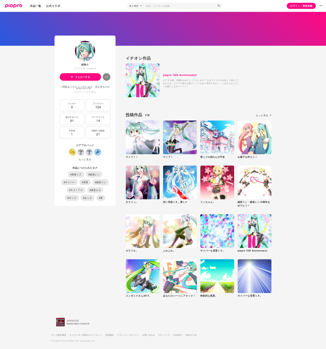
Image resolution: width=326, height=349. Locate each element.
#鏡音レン (94, 174)
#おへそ (87, 197)
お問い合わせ (148, 334)
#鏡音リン (100, 182)
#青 (101, 197)
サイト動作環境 (58, 334)
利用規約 (109, 334)
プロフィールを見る (85, 91)
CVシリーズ (164, 334)
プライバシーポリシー (128, 334)
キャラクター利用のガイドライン (85, 334)
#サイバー (69, 182)
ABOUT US (191, 334)
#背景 (85, 182)
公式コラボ (53, 6)
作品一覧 (35, 6)
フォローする (82, 77)
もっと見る (85, 159)
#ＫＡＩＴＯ (76, 190)
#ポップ (71, 197)
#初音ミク (76, 174)
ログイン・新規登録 (301, 5)
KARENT (177, 334)
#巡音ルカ (95, 190)
